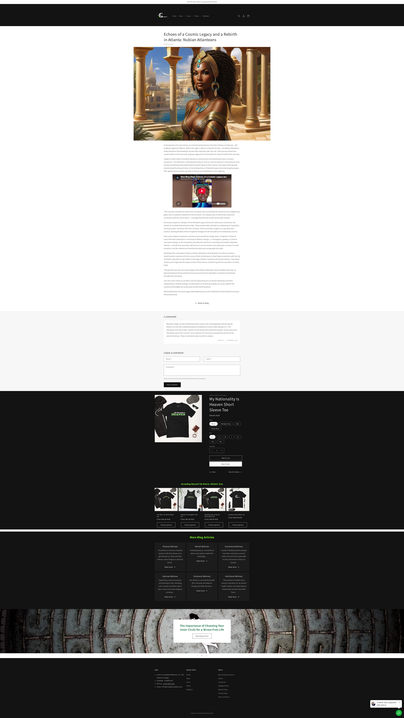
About (189, 686)
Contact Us (222, 682)
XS (212, 437)
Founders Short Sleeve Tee (236, 515)
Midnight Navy (226, 424)
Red (237, 424)
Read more (169, 567)
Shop (188, 678)
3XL (220, 442)
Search (220, 678)
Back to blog (203, 303)
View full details (234, 472)
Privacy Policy (222, 693)
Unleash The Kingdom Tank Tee (189, 515)
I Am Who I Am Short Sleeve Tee (165, 515)
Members (190, 690)
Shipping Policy (223, 686)
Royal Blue (215, 429)
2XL (213, 442)
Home (189, 675)
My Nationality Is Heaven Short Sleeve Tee (212, 515)
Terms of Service (223, 697)
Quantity (212, 446)
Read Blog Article (202, 636)
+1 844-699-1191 (169, 684)
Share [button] (214, 472)
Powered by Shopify (208, 713)
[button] (181, 16)
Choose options (166, 525)
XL (238, 437)
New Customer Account (226, 675)
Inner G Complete (199, 713)
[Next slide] (206, 655)
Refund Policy (223, 690)
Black (213, 424)
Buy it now (226, 464)
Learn (188, 682)
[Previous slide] (197, 655)
